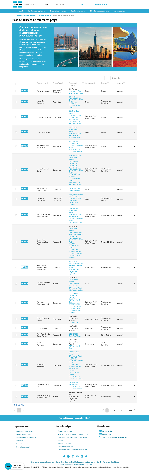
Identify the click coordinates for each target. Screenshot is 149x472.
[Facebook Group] (68, 457)
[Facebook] (64, 457)
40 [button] (24, 410)
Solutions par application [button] (36, 11)
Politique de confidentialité (85, 462)
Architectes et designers (44, 15)
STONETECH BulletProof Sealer (75, 136)
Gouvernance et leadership (26, 437)
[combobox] (70, 4)
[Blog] (86, 457)
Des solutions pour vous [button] (58, 11)
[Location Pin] (107, 4)
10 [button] (14, 410)
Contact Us (106, 434)
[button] (106, 78)
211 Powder (73, 196)
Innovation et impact (24, 444)
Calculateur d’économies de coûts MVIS (72, 449)
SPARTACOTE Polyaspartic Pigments (74, 271)
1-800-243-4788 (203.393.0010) (114, 437)
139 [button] (130, 410)
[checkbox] (16, 84)
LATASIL (72, 243)
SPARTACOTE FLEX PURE (76, 266)
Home (19, 15)
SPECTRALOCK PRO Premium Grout (76, 122)
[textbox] (124, 78)
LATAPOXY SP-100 (75, 223)
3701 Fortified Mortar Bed (74, 285)
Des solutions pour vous (29, 15)
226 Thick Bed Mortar (74, 112)
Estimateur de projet (65, 446)
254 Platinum (73, 97)
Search (82, 4)
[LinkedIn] (81, 457)
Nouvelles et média (23, 447)
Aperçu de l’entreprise (24, 431)
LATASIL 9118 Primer (74, 246)
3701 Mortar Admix (75, 91)
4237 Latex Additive (76, 93)
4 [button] (118, 410)
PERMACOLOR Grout (74, 106)
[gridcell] (28, 91)
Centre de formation (23, 434)
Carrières (19, 441)
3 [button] (114, 410)
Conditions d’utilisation (65, 462)
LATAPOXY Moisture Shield (76, 100)
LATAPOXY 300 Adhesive (74, 175)
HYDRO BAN (73, 103)
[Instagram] (72, 457)
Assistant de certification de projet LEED (73, 434)
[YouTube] (77, 457)
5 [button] (121, 410)
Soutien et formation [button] (78, 11)
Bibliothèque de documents (99, 11)
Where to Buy (107, 431)
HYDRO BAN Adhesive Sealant (75, 167)
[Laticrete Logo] (17, 4)
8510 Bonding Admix (76, 263)
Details (24, 90)
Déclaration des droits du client (42, 462)
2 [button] (110, 410)
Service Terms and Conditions (108, 462)
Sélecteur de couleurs (66, 443)
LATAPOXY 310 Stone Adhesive (74, 189)
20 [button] (19, 410)
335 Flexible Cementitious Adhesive (73, 202)
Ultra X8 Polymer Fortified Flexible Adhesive (75, 310)
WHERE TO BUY (100, 4)
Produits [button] (20, 11)
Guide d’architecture (65, 431)
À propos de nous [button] (119, 11)
